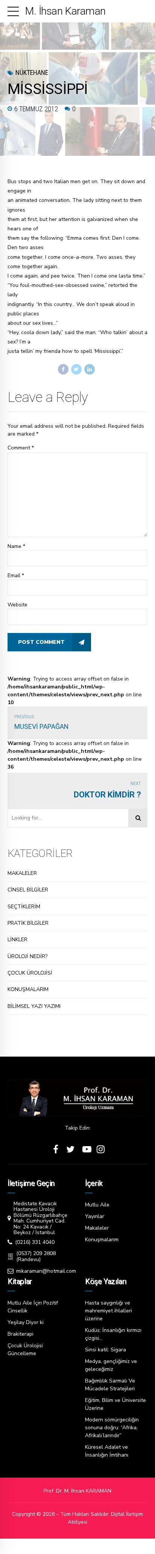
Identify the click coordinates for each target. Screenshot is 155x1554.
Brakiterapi (20, 1334)
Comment (21, 447)
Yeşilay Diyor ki (26, 1322)
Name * (16, 546)
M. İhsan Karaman (65, 11)
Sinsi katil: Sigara (105, 1349)
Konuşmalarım (102, 1239)
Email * (16, 575)
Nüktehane (31, 72)
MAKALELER (22, 873)
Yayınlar (94, 1216)
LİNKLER (17, 939)
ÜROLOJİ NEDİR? (27, 956)
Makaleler (97, 1228)
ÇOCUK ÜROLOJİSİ (30, 972)
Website (17, 604)
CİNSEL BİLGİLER (28, 889)
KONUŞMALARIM (28, 989)
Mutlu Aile (97, 1204)
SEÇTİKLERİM (24, 906)
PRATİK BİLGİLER (28, 923)
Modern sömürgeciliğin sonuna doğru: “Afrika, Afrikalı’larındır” (112, 1427)
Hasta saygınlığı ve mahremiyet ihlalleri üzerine (108, 1310)
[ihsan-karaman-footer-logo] (77, 1098)
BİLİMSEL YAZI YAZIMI (34, 1006)
